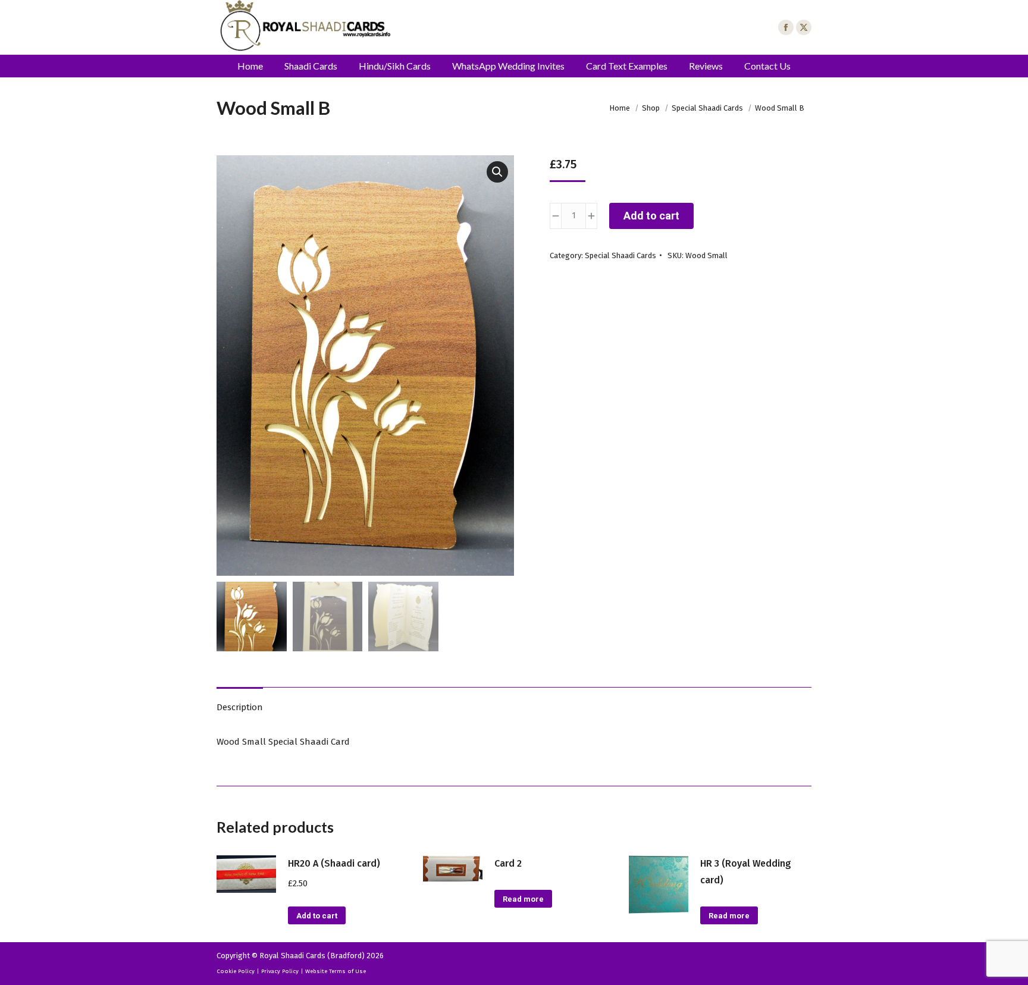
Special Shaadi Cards (620, 255)
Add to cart (651, 215)
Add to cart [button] (316, 915)
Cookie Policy (236, 971)
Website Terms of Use (335, 971)
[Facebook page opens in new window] (786, 27)
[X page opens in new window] (803, 27)
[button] (497, 172)
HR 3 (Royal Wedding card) (745, 872)
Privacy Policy (280, 971)
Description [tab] (240, 707)
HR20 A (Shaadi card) (334, 863)
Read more (523, 899)
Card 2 (508, 863)
